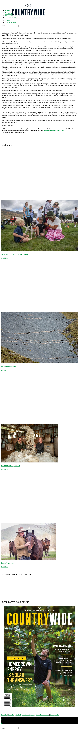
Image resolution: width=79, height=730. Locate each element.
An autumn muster (8, 367)
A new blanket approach (10, 466)
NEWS (7, 12)
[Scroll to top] (2, 725)
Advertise (11, 715)
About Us (4, 715)
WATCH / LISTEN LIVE (13, 15)
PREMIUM (8, 14)
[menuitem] (41, 21)
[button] (7, 20)
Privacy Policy (54, 715)
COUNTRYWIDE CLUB (13, 17)
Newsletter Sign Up (28, 715)
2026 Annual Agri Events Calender (14, 254)
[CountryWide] (41, 4)
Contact (18, 715)
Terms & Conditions (42, 715)
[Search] (10, 25)
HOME (7, 10)
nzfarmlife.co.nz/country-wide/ (54, 130)
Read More (4, 258)
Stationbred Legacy (8, 563)
